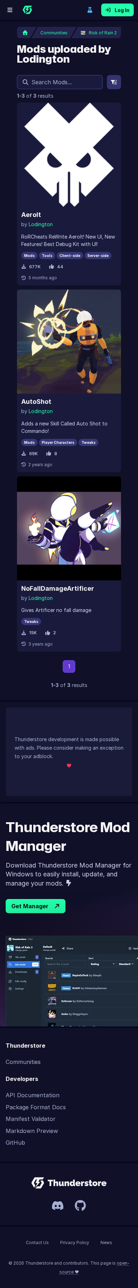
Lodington (41, 224)
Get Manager (29, 906)
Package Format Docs (36, 1107)
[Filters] (114, 82)
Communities (23, 1061)
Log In (122, 10)
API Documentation (32, 1095)
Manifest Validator (31, 1118)
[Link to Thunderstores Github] (80, 1205)
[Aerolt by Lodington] (69, 155)
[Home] (27, 10)
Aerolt (31, 214)
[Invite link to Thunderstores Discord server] (57, 1205)
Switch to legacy (90, 10)
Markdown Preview (32, 1130)
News (106, 1242)
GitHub (15, 1142)
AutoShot (36, 401)
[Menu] (10, 10)
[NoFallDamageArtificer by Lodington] (69, 528)
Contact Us (37, 1242)
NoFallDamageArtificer (57, 588)
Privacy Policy (74, 1242)
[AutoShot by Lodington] (69, 342)
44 (60, 266)
